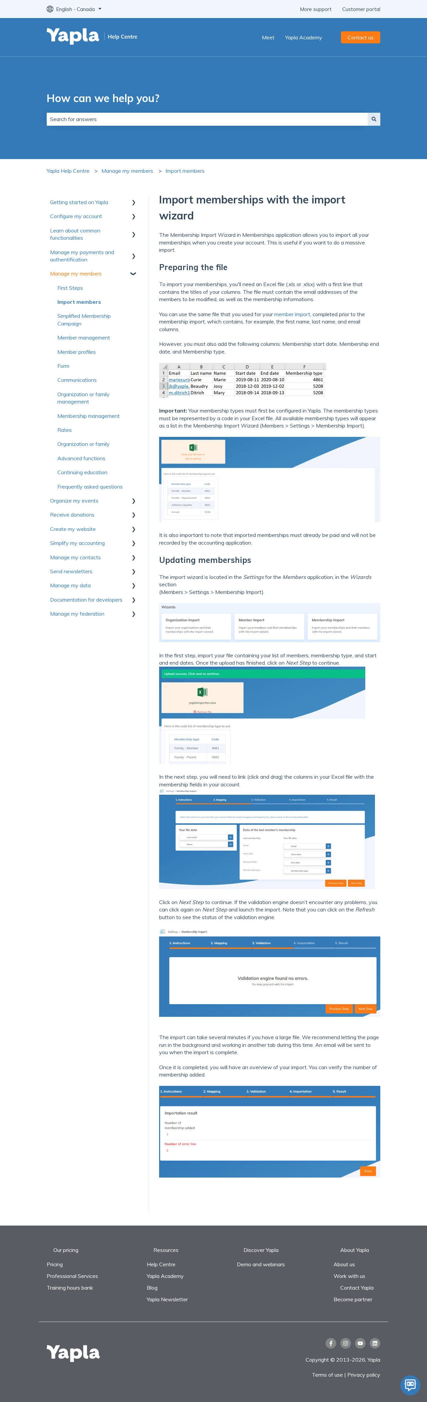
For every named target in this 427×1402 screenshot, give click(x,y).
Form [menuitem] (63, 366)
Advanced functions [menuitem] (81, 458)
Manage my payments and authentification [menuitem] (82, 256)
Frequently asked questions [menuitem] (90, 486)
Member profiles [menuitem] (76, 351)
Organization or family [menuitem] (83, 444)
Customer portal (361, 9)
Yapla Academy (303, 37)
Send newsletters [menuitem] (71, 571)
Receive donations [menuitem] (72, 514)
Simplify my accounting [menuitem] (77, 543)
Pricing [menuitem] (55, 1264)
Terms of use (328, 1374)
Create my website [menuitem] (73, 529)
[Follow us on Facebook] (331, 1343)
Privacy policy (363, 1374)
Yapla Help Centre (68, 170)
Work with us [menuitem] (349, 1276)
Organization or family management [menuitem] (83, 398)
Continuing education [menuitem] (82, 472)
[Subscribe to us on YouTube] (360, 1343)
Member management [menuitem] (83, 337)
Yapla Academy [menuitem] (165, 1276)
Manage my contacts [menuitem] (75, 557)
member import (292, 314)
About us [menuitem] (344, 1264)
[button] (133, 202)
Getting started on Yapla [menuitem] (79, 202)
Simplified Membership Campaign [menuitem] (84, 319)
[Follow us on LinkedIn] (375, 1343)
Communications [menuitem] (77, 380)
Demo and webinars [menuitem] (261, 1264)
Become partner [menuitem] (353, 1299)
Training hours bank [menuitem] (70, 1287)
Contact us (361, 37)
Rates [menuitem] (64, 430)
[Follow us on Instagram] (345, 1343)
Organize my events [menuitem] (74, 500)
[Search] (374, 119)
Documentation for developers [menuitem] (86, 599)
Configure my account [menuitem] (76, 216)
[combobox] (207, 119)
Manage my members (127, 170)
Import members (184, 170)
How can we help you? (103, 98)
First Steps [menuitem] (70, 287)
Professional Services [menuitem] (72, 1276)
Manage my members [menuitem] (76, 273)
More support (316, 9)
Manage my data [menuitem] (70, 585)
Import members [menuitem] (79, 301)
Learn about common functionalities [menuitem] (75, 234)
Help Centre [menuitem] (161, 1264)
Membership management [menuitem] (88, 416)
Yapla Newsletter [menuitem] (167, 1299)
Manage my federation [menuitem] (77, 613)
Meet (268, 37)
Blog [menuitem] (152, 1287)
